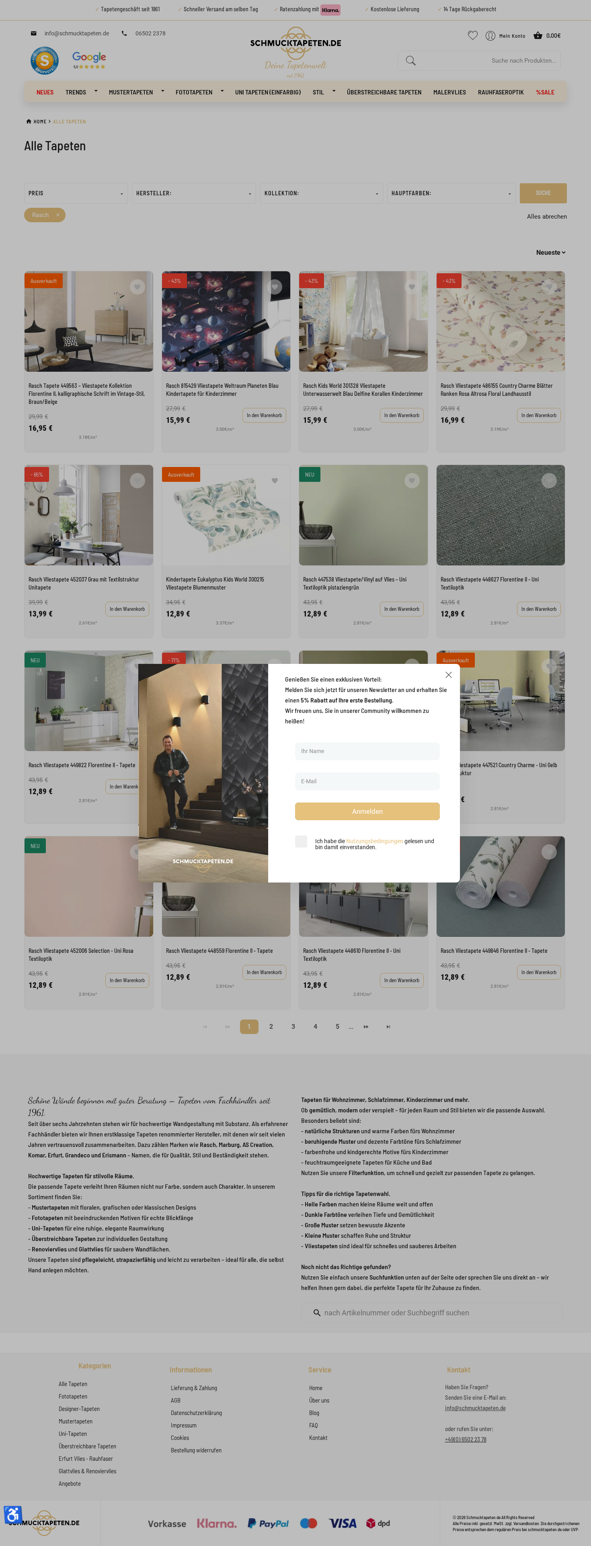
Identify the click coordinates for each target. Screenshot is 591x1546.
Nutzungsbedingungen (374, 841)
